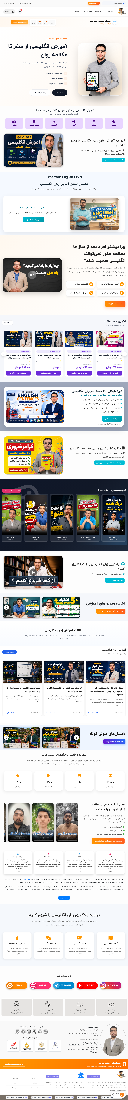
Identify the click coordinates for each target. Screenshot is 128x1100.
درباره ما (34, 1078)
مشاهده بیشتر (64, 898)
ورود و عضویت (15, 1078)
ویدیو (75, 11)
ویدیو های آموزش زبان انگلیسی (111, 611)
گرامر (74, 125)
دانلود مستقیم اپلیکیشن (13, 1064)
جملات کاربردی (34, 125)
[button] (122, 688)
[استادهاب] (121, 11)
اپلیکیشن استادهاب (39, 92)
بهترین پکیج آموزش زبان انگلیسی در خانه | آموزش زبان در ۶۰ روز (23, 689)
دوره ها (108, 11)
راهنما (15, 1083)
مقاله (98, 11)
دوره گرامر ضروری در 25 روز (64, 1097)
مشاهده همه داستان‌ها (114, 741)
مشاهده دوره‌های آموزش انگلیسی (108, 841)
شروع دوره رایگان (112, 418)
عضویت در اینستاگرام (10, 490)
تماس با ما (15, 1088)
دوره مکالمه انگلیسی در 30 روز (87, 1097)
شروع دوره (60, 92)
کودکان (54, 125)
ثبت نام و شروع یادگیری (20, 22)
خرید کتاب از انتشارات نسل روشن (109, 462)
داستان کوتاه (86, 11)
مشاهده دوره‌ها (114, 303)
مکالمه (114, 125)
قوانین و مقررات (34, 1088)
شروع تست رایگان (33, 219)
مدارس (14, 125)
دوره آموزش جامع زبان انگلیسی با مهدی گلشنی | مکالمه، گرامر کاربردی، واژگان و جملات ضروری (18, 358)
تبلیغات (35, 1083)
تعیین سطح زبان (8, 3)
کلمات (94, 125)
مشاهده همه (7, 322)
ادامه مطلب (94, 713)
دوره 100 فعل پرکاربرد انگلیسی (41, 1097)
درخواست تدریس (24, 3)
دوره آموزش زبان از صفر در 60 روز (16, 1097)
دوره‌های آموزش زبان (115, 580)
